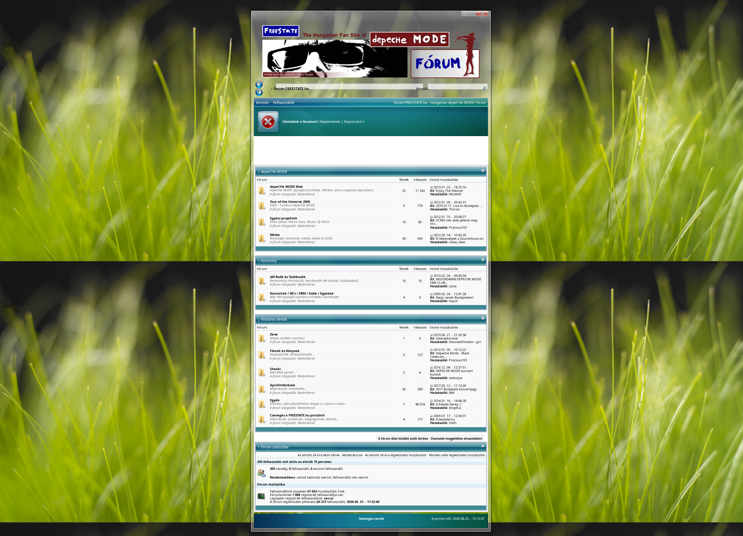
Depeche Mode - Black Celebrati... (449, 355)
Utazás (275, 369)
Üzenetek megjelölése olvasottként (456, 438)
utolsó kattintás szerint (314, 477)
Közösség (268, 260)
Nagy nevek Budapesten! (454, 297)
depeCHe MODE (274, 171)
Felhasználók (283, 102)
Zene (274, 334)
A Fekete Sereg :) (448, 404)
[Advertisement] (371, 151)
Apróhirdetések (282, 385)
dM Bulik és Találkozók (288, 277)
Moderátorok (306, 194)
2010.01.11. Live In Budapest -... (459, 205)
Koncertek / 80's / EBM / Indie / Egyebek (302, 293)
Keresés (262, 102)
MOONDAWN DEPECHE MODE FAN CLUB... (455, 281)
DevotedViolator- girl (465, 342)
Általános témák (274, 319)
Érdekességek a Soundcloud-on (460, 238)
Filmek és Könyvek (285, 351)
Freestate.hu (445, 419)
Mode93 (455, 194)
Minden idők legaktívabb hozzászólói (457, 455)
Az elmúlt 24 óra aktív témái (319, 455)
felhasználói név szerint (350, 477)
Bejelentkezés (330, 121)
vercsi (328, 498)
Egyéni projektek (283, 218)
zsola (453, 286)
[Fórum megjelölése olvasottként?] (261, 190)
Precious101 (458, 227)
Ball (452, 392)
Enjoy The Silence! (449, 190)
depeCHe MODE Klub (286, 186)
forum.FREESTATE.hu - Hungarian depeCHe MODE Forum (440, 102)
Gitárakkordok (447, 338)
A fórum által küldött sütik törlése (403, 438)
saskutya (455, 378)
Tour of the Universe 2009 (290, 201)
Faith (453, 423)
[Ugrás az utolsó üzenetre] (431, 187)
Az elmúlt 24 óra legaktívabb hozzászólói (395, 455)
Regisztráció (353, 121)
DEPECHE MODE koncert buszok (451, 372)
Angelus (455, 407)
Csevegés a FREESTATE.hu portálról (297, 415)
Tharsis (454, 209)
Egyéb (274, 400)
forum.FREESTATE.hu (291, 88)
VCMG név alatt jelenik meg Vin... (453, 222)
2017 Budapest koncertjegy (456, 389)
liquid (453, 301)
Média (275, 234)
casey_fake (457, 242)
